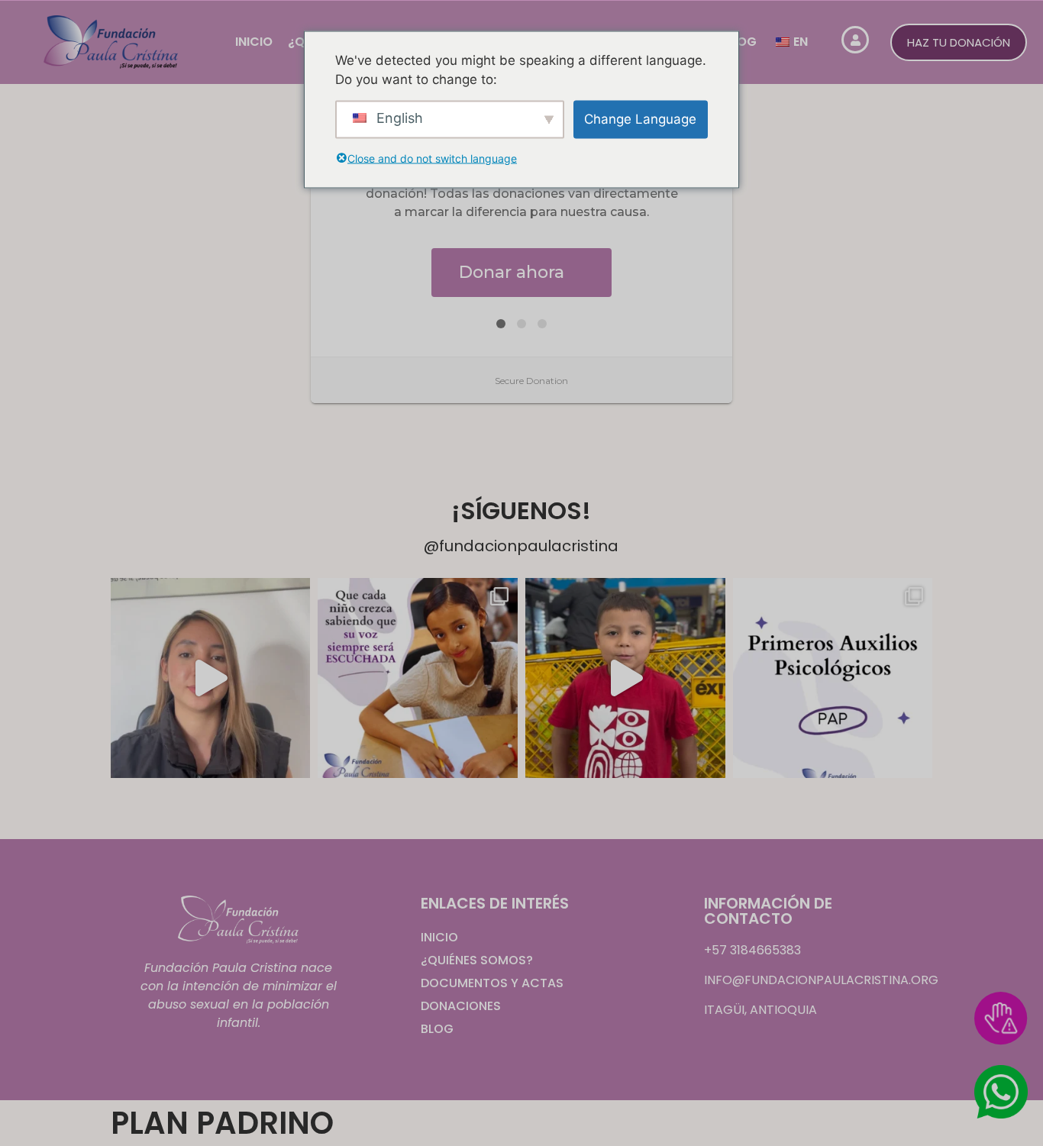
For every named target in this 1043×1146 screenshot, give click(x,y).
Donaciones (461, 1006)
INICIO (254, 41)
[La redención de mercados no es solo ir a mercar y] (625, 678)
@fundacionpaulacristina (521, 546)
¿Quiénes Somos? (477, 960)
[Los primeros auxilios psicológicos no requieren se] (833, 678)
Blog (740, 41)
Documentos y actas (492, 983)
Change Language (640, 118)
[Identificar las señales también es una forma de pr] (211, 678)
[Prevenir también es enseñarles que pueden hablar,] (418, 678)
